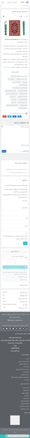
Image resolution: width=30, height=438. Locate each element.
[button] (5, 22)
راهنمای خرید (26, 366)
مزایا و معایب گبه (23, 108)
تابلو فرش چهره (25, 387)
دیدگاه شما (25, 202)
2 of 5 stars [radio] (25, 198)
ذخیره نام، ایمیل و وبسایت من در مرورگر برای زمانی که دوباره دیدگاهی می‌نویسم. (15, 231)
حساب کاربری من (25, 368)
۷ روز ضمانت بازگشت (24, 358)
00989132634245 (16, 311)
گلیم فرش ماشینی (24, 395)
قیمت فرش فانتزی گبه (10, 91)
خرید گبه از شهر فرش (22, 79)
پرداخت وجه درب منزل (24, 355)
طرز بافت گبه (11, 79)
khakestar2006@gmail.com (16, 314)
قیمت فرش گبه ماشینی (11, 93)
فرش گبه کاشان (23, 85)
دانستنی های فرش (24, 403)
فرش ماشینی (9, 67)
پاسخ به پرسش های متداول (22, 363)
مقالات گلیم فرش (25, 397)
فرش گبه (24, 82)
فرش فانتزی (26, 392)
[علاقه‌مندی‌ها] (3, 16)
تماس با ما (26, 374)
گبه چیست (12, 96)
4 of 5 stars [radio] (21, 198)
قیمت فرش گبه (23, 93)
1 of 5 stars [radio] (27, 198)
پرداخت (27, 353)
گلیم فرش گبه (23, 105)
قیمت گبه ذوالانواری (22, 96)
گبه (24, 16)
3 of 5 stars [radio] (23, 198)
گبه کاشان (13, 99)
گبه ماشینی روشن (22, 102)
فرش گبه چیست (16, 82)
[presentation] (3, 123)
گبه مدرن (14, 102)
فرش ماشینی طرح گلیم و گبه (20, 88)
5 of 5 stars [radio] (19, 198)
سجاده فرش (26, 384)
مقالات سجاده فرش (24, 400)
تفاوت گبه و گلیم (16, 76)
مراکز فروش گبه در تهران (12, 105)
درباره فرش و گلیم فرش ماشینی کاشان (20, 371)
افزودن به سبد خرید (14, 261)
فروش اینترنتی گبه (22, 91)
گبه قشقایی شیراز (22, 99)
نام (26, 212)
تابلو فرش (26, 389)
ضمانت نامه (26, 360)
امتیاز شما (25, 195)
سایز (26, 251)
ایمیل (26, 220)
